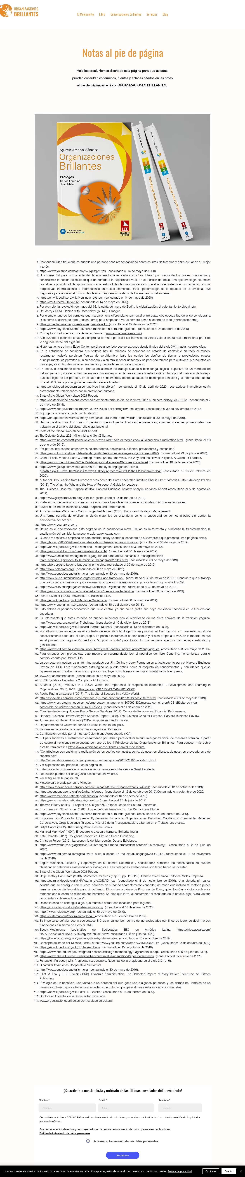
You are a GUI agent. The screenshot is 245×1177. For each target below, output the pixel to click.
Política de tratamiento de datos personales (64, 1133)
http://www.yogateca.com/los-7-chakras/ (67, 622)
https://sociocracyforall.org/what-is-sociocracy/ (71, 907)
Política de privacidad (180, 1171)
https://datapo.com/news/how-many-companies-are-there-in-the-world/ (87, 418)
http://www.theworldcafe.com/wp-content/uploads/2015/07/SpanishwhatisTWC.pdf (95, 787)
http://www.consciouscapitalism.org (64, 573)
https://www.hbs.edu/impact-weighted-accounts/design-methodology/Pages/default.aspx (99, 952)
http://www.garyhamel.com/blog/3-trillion (67, 498)
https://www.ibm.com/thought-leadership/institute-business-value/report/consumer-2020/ (99, 453)
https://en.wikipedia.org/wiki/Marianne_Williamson (73, 600)
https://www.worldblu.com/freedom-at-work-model (73, 551)
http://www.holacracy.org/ (57, 569)
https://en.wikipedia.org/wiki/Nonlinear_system (71, 297)
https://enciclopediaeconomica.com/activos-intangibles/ (77, 386)
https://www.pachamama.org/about (64, 604)
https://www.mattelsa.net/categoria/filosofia (69, 796)
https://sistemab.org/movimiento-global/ (67, 916)
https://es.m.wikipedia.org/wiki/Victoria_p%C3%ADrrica (77, 880)
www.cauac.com (109, 533)
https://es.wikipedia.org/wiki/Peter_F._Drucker (71, 992)
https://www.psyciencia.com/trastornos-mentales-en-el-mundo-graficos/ (88, 329)
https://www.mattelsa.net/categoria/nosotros (69, 800)
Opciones (211, 1171)
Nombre (43, 1100)
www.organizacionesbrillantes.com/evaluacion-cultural (76, 1000)
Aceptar (229, 1171)
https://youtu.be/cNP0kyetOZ (59, 302)
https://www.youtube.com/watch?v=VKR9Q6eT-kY (125, 943)
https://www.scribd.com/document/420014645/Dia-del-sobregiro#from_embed (92, 409)
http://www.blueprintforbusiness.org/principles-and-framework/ (82, 578)
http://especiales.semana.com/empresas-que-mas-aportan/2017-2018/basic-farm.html (98, 698)
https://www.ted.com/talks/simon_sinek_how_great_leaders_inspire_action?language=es (99, 649)
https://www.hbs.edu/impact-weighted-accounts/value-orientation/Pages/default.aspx (97, 956)
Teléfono (164, 1100)
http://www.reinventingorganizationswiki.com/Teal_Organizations (83, 587)
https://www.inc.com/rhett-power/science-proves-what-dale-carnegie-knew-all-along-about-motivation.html (111, 440)
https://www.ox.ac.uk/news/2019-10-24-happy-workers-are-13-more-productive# (94, 462)
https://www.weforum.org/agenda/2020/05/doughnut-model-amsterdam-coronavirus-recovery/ (103, 845)
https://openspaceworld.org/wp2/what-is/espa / (71, 791)
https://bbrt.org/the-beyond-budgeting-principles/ (73, 564)
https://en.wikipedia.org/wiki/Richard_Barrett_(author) (76, 627)
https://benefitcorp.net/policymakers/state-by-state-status (78, 938)
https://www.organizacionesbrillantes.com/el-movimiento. (106, 747)
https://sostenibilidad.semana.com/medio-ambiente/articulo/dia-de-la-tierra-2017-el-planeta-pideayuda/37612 (113, 400)
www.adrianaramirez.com (123, 333)
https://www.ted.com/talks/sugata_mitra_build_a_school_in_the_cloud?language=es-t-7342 (101, 854)
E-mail (102, 1100)
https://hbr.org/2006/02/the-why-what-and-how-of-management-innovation (89, 542)
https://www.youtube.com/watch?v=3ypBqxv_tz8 (73, 271)
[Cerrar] (241, 1171)
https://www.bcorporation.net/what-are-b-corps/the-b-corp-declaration (87, 591)
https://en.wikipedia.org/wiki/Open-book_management (76, 547)
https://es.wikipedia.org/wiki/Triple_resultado (70, 947)
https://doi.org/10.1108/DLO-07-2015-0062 (106, 689)
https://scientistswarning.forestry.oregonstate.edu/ (74, 324)
